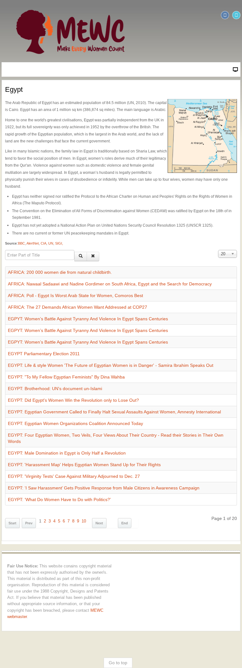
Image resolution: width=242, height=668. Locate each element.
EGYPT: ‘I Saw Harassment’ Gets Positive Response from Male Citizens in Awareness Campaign (103, 487)
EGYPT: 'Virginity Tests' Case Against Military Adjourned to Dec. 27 (74, 476)
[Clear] (93, 256)
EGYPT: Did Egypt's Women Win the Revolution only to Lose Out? (73, 400)
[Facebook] (225, 15)
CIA (43, 243)
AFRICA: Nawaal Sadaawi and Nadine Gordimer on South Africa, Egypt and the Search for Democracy (110, 283)
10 (84, 521)
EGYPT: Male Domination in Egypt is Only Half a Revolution (67, 452)
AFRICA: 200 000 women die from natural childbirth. (60, 272)
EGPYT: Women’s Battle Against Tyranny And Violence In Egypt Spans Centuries (88, 318)
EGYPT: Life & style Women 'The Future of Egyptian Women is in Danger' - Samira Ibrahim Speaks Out (110, 365)
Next (99, 523)
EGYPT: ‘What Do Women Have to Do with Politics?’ (59, 499)
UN (50, 243)
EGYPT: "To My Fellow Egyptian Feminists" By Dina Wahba (66, 376)
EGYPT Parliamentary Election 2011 (44, 353)
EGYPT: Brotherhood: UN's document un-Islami (55, 388)
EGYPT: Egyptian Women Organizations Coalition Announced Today (75, 423)
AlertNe (32, 243)
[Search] (80, 256)
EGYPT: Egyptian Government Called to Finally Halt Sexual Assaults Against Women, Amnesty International (114, 411)
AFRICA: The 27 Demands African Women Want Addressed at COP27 (77, 307)
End (124, 523)
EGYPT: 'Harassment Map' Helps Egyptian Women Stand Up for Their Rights (84, 464)
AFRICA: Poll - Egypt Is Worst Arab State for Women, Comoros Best (75, 295)
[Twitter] (236, 15)
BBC (21, 243)
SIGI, (59, 243)
